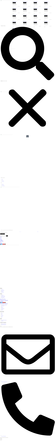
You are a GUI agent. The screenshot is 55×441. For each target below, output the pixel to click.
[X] (1, 244)
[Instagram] (5, 244)
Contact (1, 301)
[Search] (7, 235)
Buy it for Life (2, 299)
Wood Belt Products (4, 303)
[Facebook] (0, 244)
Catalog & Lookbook (4, 300)
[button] (27, 53)
